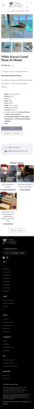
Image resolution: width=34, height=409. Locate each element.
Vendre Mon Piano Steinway (10, 366)
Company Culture (7, 325)
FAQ (4, 309)
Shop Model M (6, 272)
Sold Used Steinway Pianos (11, 76)
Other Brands (6, 291)
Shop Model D (6, 284)
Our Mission (6, 319)
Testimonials (6, 331)
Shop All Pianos (17, 230)
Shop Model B (6, 281)
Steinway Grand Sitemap (10, 384)
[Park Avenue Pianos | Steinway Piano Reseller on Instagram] (7, 258)
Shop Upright (6, 288)
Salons (4, 341)
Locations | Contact (8, 322)
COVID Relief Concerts (8, 347)
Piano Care (5, 306)
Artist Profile (6, 350)
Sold (12, 128)
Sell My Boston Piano (8, 363)
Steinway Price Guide (8, 300)
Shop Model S (6, 269)
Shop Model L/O (7, 275)
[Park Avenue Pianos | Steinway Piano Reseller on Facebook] (4, 258)
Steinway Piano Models (9, 303)
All (3, 266)
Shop (8, 11)
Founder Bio (6, 328)
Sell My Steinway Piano (8, 360)
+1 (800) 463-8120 (13, 147)
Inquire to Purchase (12, 133)
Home (4, 11)
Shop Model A (6, 278)
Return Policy (6, 378)
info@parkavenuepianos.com (17, 151)
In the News (6, 344)
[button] (3, 5)
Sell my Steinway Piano (14, 253)
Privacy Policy (6, 375)
